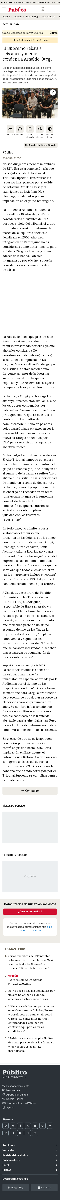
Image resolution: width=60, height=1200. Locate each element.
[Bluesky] (35, 1126)
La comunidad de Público (21, 1103)
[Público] (24, 9)
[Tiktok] (5, 1133)
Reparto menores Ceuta (26, 2)
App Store (46, 1187)
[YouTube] (50, 1126)
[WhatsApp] (28, 1133)
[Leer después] (30, 129)
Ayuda (10, 1107)
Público (7, 152)
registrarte (35, 930)
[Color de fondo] (49, 129)
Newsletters (13, 1090)
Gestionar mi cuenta (17, 1086)
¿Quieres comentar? (30, 911)
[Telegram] (13, 1133)
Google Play (17, 1187)
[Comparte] (10, 129)
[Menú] (4, 9)
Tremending (32, 16)
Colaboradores (11, 1160)
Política (6, 16)
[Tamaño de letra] (40, 129)
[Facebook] (20, 1126)
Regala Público (15, 1099)
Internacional (48, 16)
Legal (5, 1165)
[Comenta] (20, 129)
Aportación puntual (17, 1094)
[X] (28, 1126)
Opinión (18, 16)
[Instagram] (42, 1126)
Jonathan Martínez (21, 984)
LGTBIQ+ (42, 2)
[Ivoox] (35, 1133)
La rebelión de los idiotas (25, 980)
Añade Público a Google (42, 145)
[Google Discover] (13, 1126)
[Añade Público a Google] (5, 1126)
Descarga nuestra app (15, 1178)
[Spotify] (20, 1133)
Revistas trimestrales (15, 1155)
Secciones (8, 1145)
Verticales (8, 1150)
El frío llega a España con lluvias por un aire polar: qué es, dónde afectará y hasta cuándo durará (31, 995)
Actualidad (10, 24)
